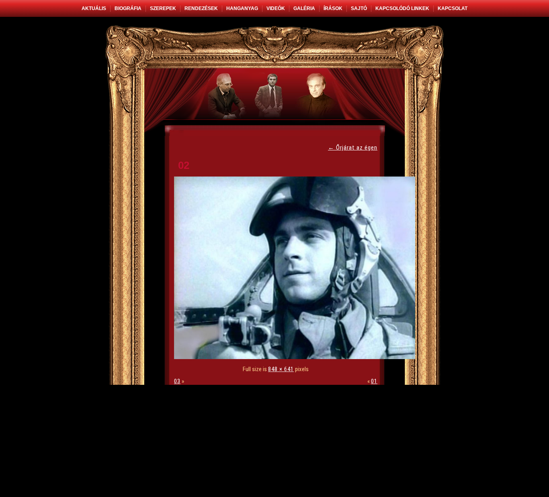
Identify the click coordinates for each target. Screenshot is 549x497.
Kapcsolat (452, 8)
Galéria (304, 8)
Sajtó (359, 8)
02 (183, 165)
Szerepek (163, 8)
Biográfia (128, 8)
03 (177, 381)
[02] (296, 357)
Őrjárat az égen (352, 147)
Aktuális (94, 8)
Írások (333, 8)
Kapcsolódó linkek (402, 8)
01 (374, 381)
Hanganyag (242, 8)
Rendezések (201, 8)
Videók (275, 8)
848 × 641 (281, 369)
